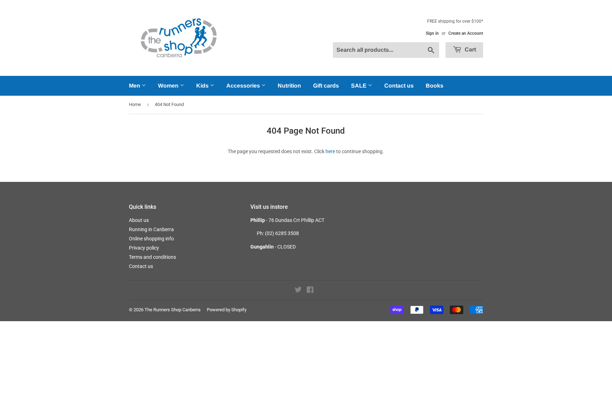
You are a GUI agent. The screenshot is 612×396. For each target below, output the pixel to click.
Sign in (432, 33)
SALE (359, 86)
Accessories (243, 86)
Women (169, 86)
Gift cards (326, 86)
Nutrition (289, 86)
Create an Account (465, 33)
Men (135, 86)
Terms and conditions (152, 257)
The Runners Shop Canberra (172, 309)
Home (135, 104)
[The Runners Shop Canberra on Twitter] (298, 291)
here (330, 151)
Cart (469, 49)
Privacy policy (144, 248)
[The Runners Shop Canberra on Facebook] (310, 291)
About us (139, 220)
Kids (203, 86)
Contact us (399, 86)
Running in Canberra (151, 229)
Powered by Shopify (226, 309)
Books (434, 86)
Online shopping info (151, 238)
